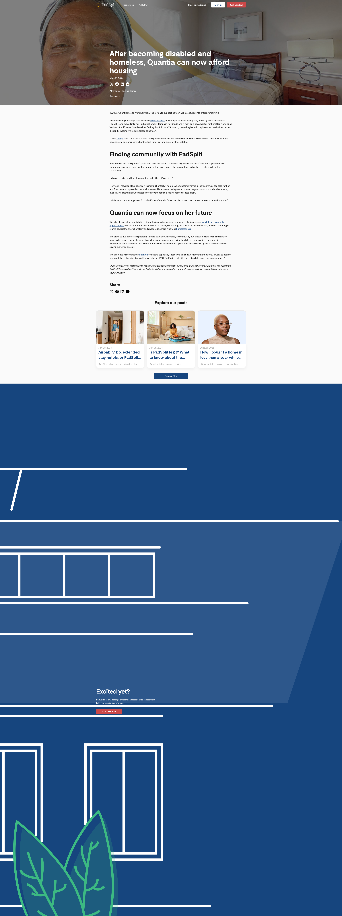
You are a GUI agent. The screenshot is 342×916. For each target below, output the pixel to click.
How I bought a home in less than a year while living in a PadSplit (221, 357)
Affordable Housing (119, 90)
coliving (177, 364)
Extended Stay (130, 364)
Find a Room (128, 4)
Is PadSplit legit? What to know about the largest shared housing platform (169, 360)
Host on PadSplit (197, 4)
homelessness (157, 120)
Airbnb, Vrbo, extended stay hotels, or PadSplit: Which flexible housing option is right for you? (119, 360)
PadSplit (143, 254)
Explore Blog (171, 376)
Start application (109, 711)
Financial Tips (231, 364)
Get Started (236, 4)
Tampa (133, 90)
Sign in (218, 4)
